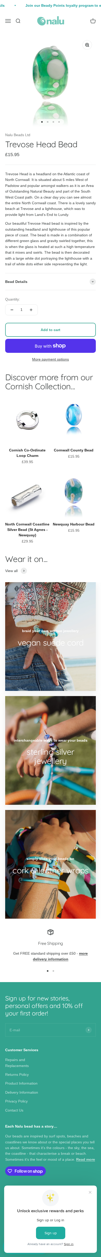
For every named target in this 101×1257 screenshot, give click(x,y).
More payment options (50, 359)
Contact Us (14, 1110)
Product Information (21, 1083)
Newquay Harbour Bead (74, 524)
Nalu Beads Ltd (17, 135)
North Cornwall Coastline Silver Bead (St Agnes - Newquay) (27, 529)
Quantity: (12, 299)
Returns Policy (17, 1074)
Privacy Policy (16, 1101)
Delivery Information (21, 1092)
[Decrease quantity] (11, 310)
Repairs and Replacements (17, 1063)
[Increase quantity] (31, 310)
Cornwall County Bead (73, 450)
